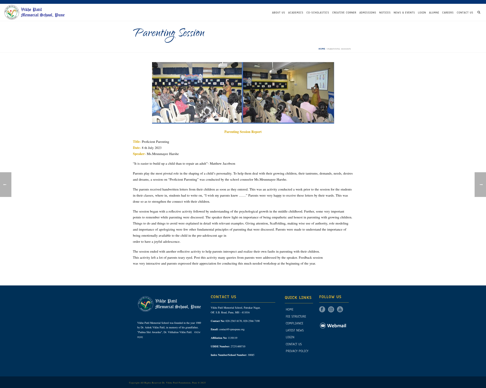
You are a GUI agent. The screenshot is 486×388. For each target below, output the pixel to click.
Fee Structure (296, 316)
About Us (278, 12)
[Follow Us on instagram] (331, 309)
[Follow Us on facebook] (322, 309)
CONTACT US (465, 12)
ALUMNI (434, 12)
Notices (385, 12)
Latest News (295, 330)
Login (422, 12)
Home (322, 48)
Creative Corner (344, 12)
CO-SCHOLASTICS (317, 12)
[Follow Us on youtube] (340, 309)
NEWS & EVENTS (404, 12)
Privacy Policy (297, 351)
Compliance (294, 323)
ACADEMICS (295, 12)
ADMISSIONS (367, 12)
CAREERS (448, 12)
